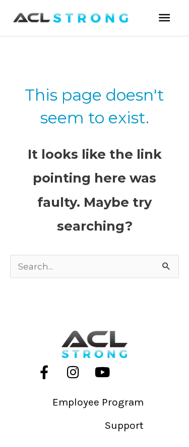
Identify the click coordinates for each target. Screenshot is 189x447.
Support (124, 425)
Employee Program (98, 402)
